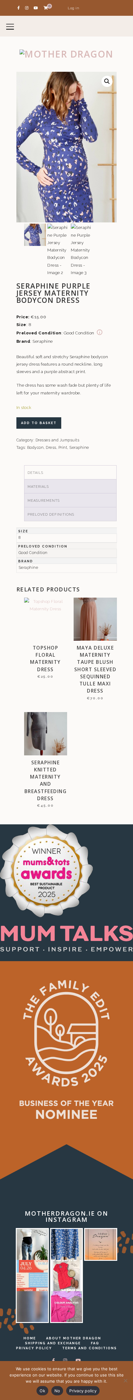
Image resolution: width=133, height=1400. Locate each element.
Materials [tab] (38, 487)
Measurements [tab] (44, 501)
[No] (125, 1380)
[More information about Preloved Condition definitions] (100, 332)
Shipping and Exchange (53, 1343)
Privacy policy (83, 1390)
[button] (107, 81)
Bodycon (35, 447)
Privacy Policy (34, 1348)
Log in (73, 8)
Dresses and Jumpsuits (57, 440)
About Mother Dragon (73, 1338)
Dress (51, 447)
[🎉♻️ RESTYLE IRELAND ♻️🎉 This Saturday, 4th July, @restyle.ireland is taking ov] (32, 1275)
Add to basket (39, 423)
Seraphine (79, 447)
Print (62, 447)
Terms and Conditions (89, 1348)
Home (30, 1338)
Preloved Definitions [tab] (51, 515)
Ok (42, 1390)
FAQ (95, 1343)
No (57, 1390)
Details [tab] (35, 473)
